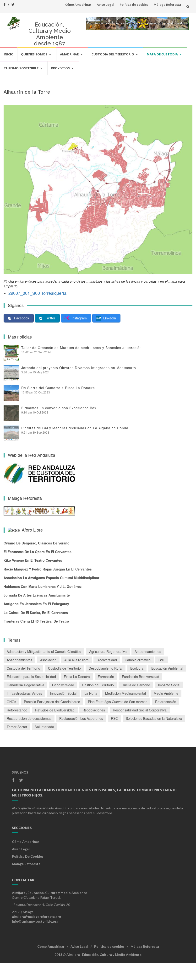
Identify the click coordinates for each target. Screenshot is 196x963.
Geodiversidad (63, 685)
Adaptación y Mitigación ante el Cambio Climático (44, 651)
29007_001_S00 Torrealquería (37, 293)
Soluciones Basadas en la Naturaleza (154, 718)
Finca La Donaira (77, 676)
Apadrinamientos (19, 659)
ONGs (11, 701)
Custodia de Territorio (64, 668)
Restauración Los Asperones (81, 718)
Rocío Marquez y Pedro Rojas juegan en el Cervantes (48, 569)
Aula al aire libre (76, 659)
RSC (114, 718)
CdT (161, 659)
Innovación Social (63, 693)
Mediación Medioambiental (125, 693)
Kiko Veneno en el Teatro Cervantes (33, 560)
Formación (106, 676)
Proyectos (60, 68)
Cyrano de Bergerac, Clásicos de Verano (37, 543)
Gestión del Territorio (98, 685)
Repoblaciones (93, 710)
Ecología (136, 668)
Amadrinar (69, 54)
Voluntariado (44, 726)
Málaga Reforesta (167, 4)
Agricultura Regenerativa (108, 651)
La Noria (90, 693)
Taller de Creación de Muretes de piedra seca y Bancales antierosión (81, 347)
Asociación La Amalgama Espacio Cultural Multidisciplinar (51, 577)
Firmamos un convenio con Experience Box (58, 407)
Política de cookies (134, 4)
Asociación (48, 659)
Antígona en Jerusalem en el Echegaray (36, 603)
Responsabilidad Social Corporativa (140, 710)
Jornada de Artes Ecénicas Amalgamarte (37, 595)
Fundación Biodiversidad (140, 676)
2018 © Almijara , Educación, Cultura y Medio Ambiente (98, 954)
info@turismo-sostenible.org (35, 921)
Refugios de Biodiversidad (55, 710)
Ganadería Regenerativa (25, 685)
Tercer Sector (17, 726)
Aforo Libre (32, 530)
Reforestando (17, 710)
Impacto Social (169, 685)
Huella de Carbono (136, 685)
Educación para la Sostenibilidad (31, 676)
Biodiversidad (107, 659)
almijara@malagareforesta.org (36, 917)
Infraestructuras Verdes (24, 693)
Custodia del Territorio (113, 54)
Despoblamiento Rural (105, 668)
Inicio (9, 54)
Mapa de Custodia (162, 54)
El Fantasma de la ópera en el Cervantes (37, 551)
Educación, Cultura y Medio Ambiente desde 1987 (49, 34)
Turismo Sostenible (21, 68)
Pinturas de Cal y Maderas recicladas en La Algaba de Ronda (74, 427)
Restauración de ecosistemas (29, 718)
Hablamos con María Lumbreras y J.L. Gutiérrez (43, 586)
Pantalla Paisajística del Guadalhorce (52, 701)
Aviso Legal (105, 4)
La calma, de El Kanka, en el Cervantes (36, 612)
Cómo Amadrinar (78, 4)
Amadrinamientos (148, 651)
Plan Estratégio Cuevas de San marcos (117, 701)
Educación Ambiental (167, 668)
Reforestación (165, 701)
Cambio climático (138, 659)
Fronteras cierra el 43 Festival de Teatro (36, 621)
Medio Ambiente (166, 693)
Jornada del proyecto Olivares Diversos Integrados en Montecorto (78, 367)
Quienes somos (34, 54)
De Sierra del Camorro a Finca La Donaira (58, 387)
